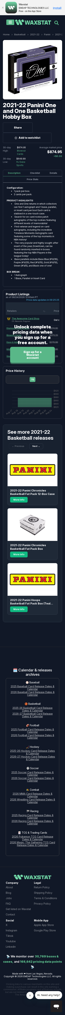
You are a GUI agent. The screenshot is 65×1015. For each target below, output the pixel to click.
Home (6, 34)
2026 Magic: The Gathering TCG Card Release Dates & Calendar (32, 844)
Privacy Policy (42, 903)
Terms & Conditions (45, 898)
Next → (36, 446)
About (9, 887)
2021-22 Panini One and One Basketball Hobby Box (29, 111)
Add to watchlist (29, 137)
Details (53, 173)
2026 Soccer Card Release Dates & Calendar (32, 779)
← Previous (18, 446)
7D (32, 379)
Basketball (19, 34)
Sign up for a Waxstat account (32, 355)
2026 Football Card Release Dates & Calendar (32, 736)
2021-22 (34, 34)
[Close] (3, 8)
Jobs (9, 898)
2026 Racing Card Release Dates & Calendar (32, 822)
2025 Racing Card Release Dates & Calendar (32, 816)
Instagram (11, 930)
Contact (10, 914)
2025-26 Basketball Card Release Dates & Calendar (32, 709)
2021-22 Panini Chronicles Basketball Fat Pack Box (28, 546)
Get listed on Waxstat (18, 909)
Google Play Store (45, 930)
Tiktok (9, 935)
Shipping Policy (43, 892)
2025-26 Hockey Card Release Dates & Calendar (32, 752)
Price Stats (32, 179)
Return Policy (42, 887)
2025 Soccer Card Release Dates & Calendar (32, 774)
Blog (8, 892)
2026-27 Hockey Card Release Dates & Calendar (32, 758)
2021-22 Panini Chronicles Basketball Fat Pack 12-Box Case (32, 492)
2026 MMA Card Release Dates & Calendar (32, 795)
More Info (18, 499)
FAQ (8, 903)
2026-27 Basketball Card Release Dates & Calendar (32, 715)
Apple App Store (44, 924)
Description (14, 173)
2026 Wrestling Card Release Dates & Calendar (32, 801)
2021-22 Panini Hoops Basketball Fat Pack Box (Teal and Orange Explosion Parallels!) (32, 601)
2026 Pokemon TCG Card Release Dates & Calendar (32, 838)
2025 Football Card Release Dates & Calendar (32, 731)
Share (18, 127)
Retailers (12, 311)
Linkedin (11, 946)
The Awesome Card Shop (25, 318)
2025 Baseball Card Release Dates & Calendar (32, 688)
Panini (47, 34)
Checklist (35, 173)
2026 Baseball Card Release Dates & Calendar (33, 693)
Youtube (11, 941)
